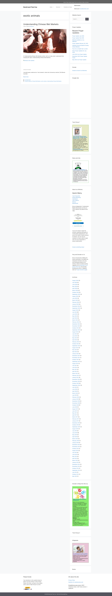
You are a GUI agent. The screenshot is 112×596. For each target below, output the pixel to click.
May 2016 (74, 434)
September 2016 (76, 426)
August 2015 (75, 450)
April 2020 (74, 391)
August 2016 (75, 428)
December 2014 (76, 464)
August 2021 (75, 363)
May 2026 (74, 286)
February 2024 (75, 322)
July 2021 (74, 365)
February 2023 (75, 341)
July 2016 (74, 430)
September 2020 (76, 385)
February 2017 (75, 418)
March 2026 (75, 290)
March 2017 (75, 417)
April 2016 (74, 436)
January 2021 (75, 377)
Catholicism (75, 199)
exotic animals (44, 81)
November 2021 (76, 357)
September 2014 (76, 470)
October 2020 (75, 383)
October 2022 (75, 343)
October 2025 (75, 292)
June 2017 (74, 411)
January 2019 (75, 399)
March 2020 (75, 393)
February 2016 (75, 440)
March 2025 (75, 300)
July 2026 (74, 282)
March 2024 (75, 320)
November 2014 (76, 466)
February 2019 (75, 397)
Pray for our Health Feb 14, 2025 (80, 48)
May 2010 (74, 476)
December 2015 (76, 444)
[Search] (87, 19)
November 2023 (76, 326)
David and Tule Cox (30, 7)
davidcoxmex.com (84, 8)
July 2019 (74, 395)
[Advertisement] (80, 98)
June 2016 (74, 432)
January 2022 (75, 353)
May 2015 (74, 456)
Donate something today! (78, 247)
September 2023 (76, 330)
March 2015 (75, 460)
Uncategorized (27, 79)
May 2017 (74, 413)
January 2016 (75, 442)
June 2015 (74, 454)
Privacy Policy (71, 580)
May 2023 (74, 337)
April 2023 (74, 339)
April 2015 (74, 458)
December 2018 (76, 401)
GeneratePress (64, 594)
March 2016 (75, 438)
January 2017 (75, 420)
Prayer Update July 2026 (78, 36)
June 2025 (74, 298)
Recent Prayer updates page (69, 2)
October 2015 (75, 448)
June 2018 (74, 407)
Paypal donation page (81, 269)
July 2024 (74, 312)
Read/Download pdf (78, 149)
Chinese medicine (28, 81)
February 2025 (75, 302)
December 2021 (76, 355)
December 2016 (76, 422)
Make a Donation (86, 2)
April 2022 (74, 351)
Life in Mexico (75, 200)
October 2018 (75, 405)
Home (51, 7)
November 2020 (76, 381)
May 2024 (74, 316)
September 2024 (76, 308)
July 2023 (74, 333)
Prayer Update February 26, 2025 (80, 43)
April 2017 (74, 415)
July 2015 (74, 452)
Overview (58, 7)
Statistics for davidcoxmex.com (75, 582)
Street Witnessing (76, 197)
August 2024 (75, 310)
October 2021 (75, 359)
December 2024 (76, 306)
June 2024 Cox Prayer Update (79, 54)
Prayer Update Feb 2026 (78, 38)
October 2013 (75, 474)
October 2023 (75, 328)
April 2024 (74, 318)
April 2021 (74, 371)
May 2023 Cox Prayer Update (79, 59)
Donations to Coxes (68, 7)
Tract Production (76, 196)
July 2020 (74, 387)
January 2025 (75, 304)
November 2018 (76, 403)
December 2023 (76, 324)
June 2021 (74, 367)
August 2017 (75, 409)
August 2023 (75, 331)
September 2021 (76, 361)
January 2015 (75, 462)
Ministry (74, 202)
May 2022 (74, 349)
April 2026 (74, 288)
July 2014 (74, 472)
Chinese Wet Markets (36, 81)
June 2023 (74, 335)
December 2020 (76, 379)
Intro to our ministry (78, 2)
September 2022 (76, 345)
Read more (25, 76)
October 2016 (75, 424)
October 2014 (75, 468)
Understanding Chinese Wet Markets (40, 24)
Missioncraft (75, 203)
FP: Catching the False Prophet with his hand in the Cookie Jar (80, 554)
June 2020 (74, 389)
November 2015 (76, 446)
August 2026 (75, 280)
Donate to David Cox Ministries (79, 70)
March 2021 (75, 373)
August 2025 (75, 296)
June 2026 (74, 284)
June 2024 (74, 314)
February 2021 (75, 375)
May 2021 (74, 369)
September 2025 (76, 294)
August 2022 (75, 347)
